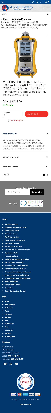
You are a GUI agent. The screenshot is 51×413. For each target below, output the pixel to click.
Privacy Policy (10, 336)
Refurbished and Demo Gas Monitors (18, 278)
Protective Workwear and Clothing (17, 275)
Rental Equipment (11, 281)
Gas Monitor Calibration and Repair (17, 250)
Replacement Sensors (12, 285)
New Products (10, 305)
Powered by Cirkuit (25, 404)
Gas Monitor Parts (11, 253)
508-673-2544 (17, 359)
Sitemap (8, 333)
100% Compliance (11, 224)
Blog (6, 327)
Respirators (9, 288)
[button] (2, 2)
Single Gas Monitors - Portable (15, 291)
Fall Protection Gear (12, 237)
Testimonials (9, 324)
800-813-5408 (13, 356)
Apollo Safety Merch (12, 231)
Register (8, 317)
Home (7, 301)
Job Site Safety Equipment (14, 262)
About (7, 311)
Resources (8, 314)
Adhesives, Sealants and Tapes (15, 227)
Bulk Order (9, 308)
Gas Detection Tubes (12, 243)
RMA (6, 321)
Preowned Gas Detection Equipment (18, 272)
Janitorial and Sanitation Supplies (17, 259)
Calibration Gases (11, 234)
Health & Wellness (11, 256)
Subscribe (37, 192)
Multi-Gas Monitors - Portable (15, 269)
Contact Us (9, 330)
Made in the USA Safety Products (16, 266)
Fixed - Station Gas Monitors (15, 240)
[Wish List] (47, 35)
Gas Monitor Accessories (13, 247)
